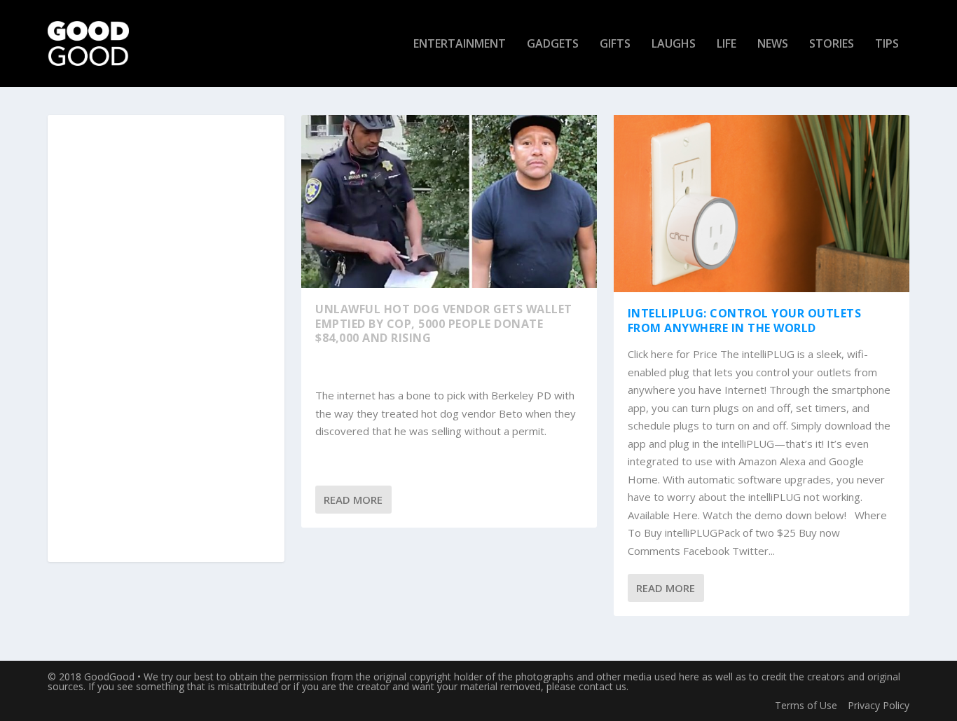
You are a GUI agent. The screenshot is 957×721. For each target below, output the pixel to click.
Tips (887, 44)
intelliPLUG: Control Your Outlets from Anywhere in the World (745, 320)
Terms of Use (806, 705)
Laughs (674, 44)
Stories (831, 44)
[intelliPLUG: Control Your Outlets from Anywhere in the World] (761, 203)
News (772, 44)
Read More (353, 500)
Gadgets (553, 44)
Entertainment (459, 44)
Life (726, 44)
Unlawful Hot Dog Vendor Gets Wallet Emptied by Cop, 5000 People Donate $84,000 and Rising (443, 323)
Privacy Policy (878, 705)
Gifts (615, 44)
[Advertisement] (166, 339)
